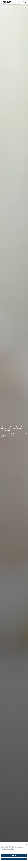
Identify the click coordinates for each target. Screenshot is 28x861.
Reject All (14, 855)
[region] (14, 851)
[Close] (26, 844)
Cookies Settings (14, 852)
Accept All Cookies (14, 858)
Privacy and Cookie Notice (8, 849)
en (20, 2)
